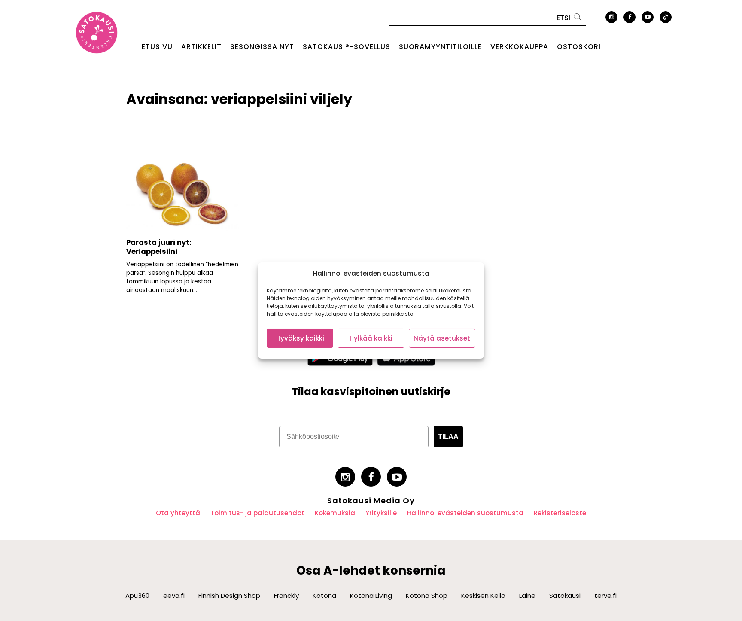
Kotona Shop (426, 595)
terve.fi (605, 595)
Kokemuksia (335, 513)
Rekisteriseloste (560, 513)
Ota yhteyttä (178, 513)
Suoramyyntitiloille (440, 47)
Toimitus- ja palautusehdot (257, 513)
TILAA (448, 436)
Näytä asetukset (442, 338)
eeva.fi (174, 595)
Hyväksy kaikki (300, 338)
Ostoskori (579, 47)
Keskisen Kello (483, 595)
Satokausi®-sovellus (346, 47)
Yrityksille (381, 513)
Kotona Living (371, 595)
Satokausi (565, 595)
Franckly (286, 595)
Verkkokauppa (519, 47)
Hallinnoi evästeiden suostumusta (465, 513)
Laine (527, 595)
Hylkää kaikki (371, 338)
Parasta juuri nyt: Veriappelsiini (159, 246)
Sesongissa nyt (262, 47)
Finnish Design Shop (229, 595)
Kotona (324, 595)
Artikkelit (201, 47)
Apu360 (137, 595)
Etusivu (157, 47)
